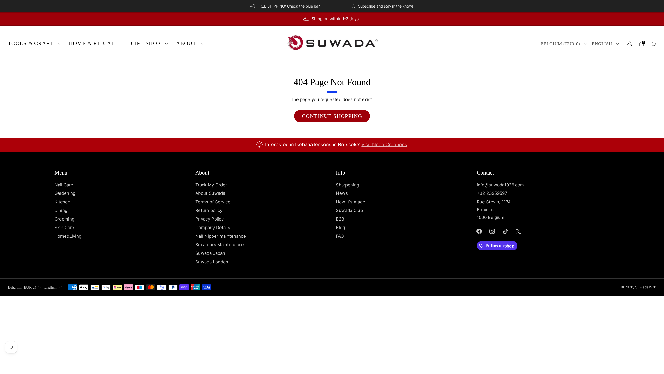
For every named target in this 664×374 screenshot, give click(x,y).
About (186, 43)
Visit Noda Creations (384, 144)
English (602, 43)
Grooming (64, 219)
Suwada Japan (210, 253)
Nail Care (63, 185)
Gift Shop (146, 43)
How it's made (350, 201)
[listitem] (285, 6)
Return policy (208, 210)
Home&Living (67, 236)
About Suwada (210, 193)
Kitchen (62, 201)
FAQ (340, 236)
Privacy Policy (209, 219)
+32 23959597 (492, 193)
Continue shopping (332, 116)
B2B (340, 219)
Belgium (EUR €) (560, 43)
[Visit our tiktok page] (505, 231)
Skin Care (64, 227)
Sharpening (347, 185)
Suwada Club (349, 210)
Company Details (212, 227)
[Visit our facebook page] (479, 231)
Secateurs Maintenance (219, 244)
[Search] (653, 43)
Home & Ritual (92, 43)
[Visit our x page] (518, 231)
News (342, 193)
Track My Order (211, 185)
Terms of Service (212, 201)
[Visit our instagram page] (492, 231)
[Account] (629, 43)
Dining (60, 210)
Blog (340, 227)
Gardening (64, 193)
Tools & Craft (30, 43)
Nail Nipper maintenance (220, 236)
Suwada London (211, 261)
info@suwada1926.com (500, 185)
